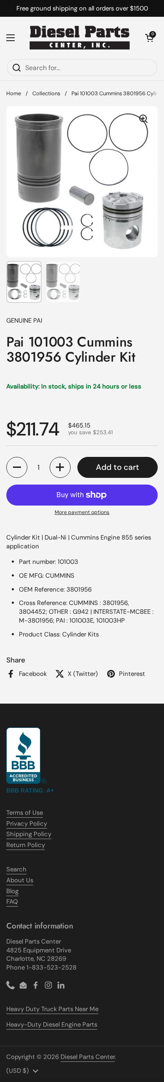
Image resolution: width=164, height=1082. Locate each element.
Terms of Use (24, 812)
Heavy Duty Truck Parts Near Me (52, 1009)
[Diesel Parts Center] (80, 38)
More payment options (82, 512)
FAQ (12, 901)
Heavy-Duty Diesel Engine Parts (51, 1024)
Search (16, 869)
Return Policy (25, 845)
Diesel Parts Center (88, 1057)
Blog (12, 891)
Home (13, 93)
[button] (149, 37)
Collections (46, 93)
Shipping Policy (28, 834)
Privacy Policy (26, 823)
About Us (19, 880)
